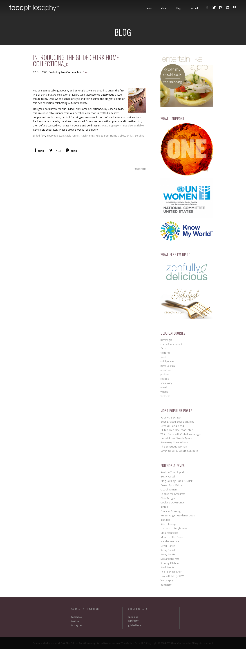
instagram (77, 625)
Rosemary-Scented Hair (174, 442)
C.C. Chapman (168, 489)
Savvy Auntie (167, 554)
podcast (165, 374)
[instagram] (220, 7)
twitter (75, 621)
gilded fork (39, 135)
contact (194, 8)
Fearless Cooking (170, 511)
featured (165, 352)
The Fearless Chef (171, 571)
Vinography (166, 580)
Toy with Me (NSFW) (172, 576)
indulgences (167, 361)
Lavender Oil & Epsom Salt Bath (179, 450)
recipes (164, 378)
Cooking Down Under (172, 502)
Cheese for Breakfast (172, 493)
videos (164, 391)
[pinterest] (234, 7)
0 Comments (140, 168)
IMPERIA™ (133, 621)
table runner (72, 135)
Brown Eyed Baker (171, 485)
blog (178, 8)
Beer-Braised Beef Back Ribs (177, 421)
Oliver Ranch (167, 545)
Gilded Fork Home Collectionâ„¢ (114, 135)
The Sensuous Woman (173, 446)
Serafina (139, 135)
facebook (76, 617)
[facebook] (207, 7)
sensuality (166, 383)
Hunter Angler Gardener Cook (177, 515)
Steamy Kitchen (169, 563)
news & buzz (167, 365)
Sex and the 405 (169, 558)
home (149, 8)
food (85, 72)
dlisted (164, 506)
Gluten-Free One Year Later (176, 430)
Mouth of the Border (172, 537)
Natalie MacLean (170, 541)
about (164, 8)
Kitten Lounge (168, 524)
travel (163, 387)
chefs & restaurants (172, 344)
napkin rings (88, 135)
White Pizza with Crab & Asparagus (180, 434)
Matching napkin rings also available (123, 125)
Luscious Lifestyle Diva (173, 528)
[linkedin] (227, 7)
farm (163, 348)
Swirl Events (167, 567)
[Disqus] (89, 228)
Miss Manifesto (169, 532)
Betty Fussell (167, 476)
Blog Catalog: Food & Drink (176, 481)
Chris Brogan (168, 498)
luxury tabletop (55, 135)
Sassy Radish (168, 550)
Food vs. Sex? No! (170, 417)
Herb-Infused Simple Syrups (176, 438)
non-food (165, 370)
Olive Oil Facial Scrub (172, 425)
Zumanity (165, 584)
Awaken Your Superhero (174, 472)
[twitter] (213, 7)
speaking (133, 617)
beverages (166, 339)
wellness (165, 396)
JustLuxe (165, 519)
